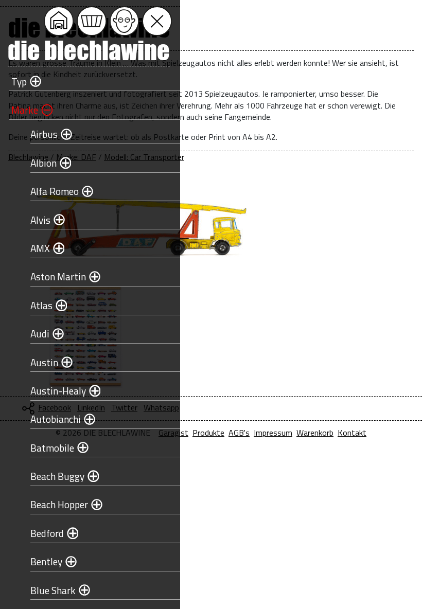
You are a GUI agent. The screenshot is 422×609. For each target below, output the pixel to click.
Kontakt (352, 432)
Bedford (47, 533)
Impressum (273, 432)
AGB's (239, 432)
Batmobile (52, 447)
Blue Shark (53, 590)
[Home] (59, 21)
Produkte (208, 432)
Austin (44, 362)
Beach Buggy (57, 476)
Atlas (41, 305)
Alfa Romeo (54, 191)
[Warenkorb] (92, 21)
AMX (40, 248)
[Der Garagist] (124, 21)
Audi (39, 333)
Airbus (44, 134)
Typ (19, 81)
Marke (24, 109)
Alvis (40, 219)
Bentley (46, 561)
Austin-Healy (58, 390)
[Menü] (157, 21)
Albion (43, 162)
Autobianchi (55, 418)
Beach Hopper (59, 504)
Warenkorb (314, 432)
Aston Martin (58, 276)
